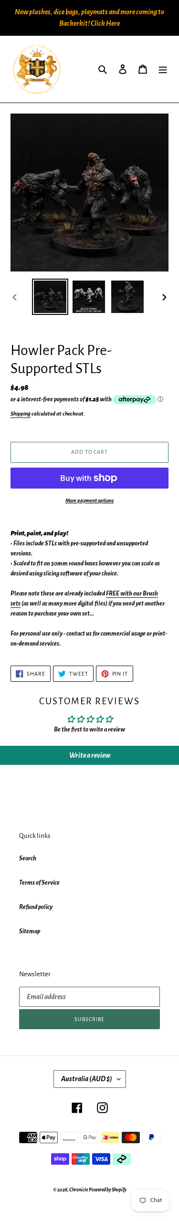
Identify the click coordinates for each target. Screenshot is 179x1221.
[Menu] (163, 69)
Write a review (89, 755)
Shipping (21, 414)
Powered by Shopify (107, 1189)
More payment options (89, 500)
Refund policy (36, 907)
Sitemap (29, 931)
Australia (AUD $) (86, 1079)
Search (27, 858)
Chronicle (78, 1189)
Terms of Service (39, 882)
